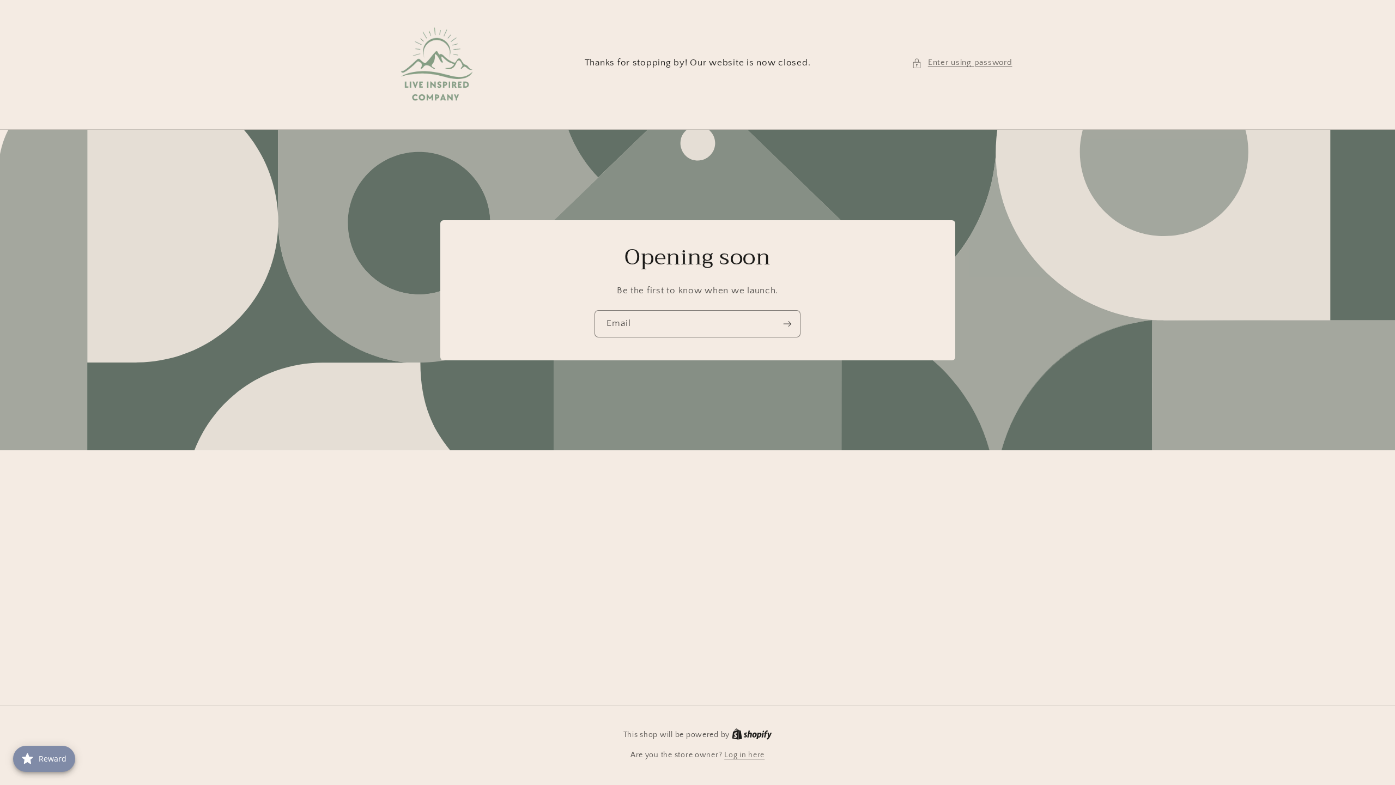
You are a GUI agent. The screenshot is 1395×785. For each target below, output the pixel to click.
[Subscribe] (787, 323)
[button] (962, 63)
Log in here (744, 755)
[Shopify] (752, 734)
